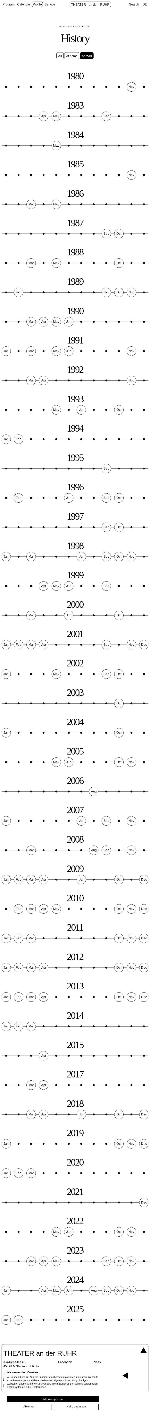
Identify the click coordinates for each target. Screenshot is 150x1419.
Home (62, 26)
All (60, 56)
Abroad (87, 56)
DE (145, 4)
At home (72, 56)
